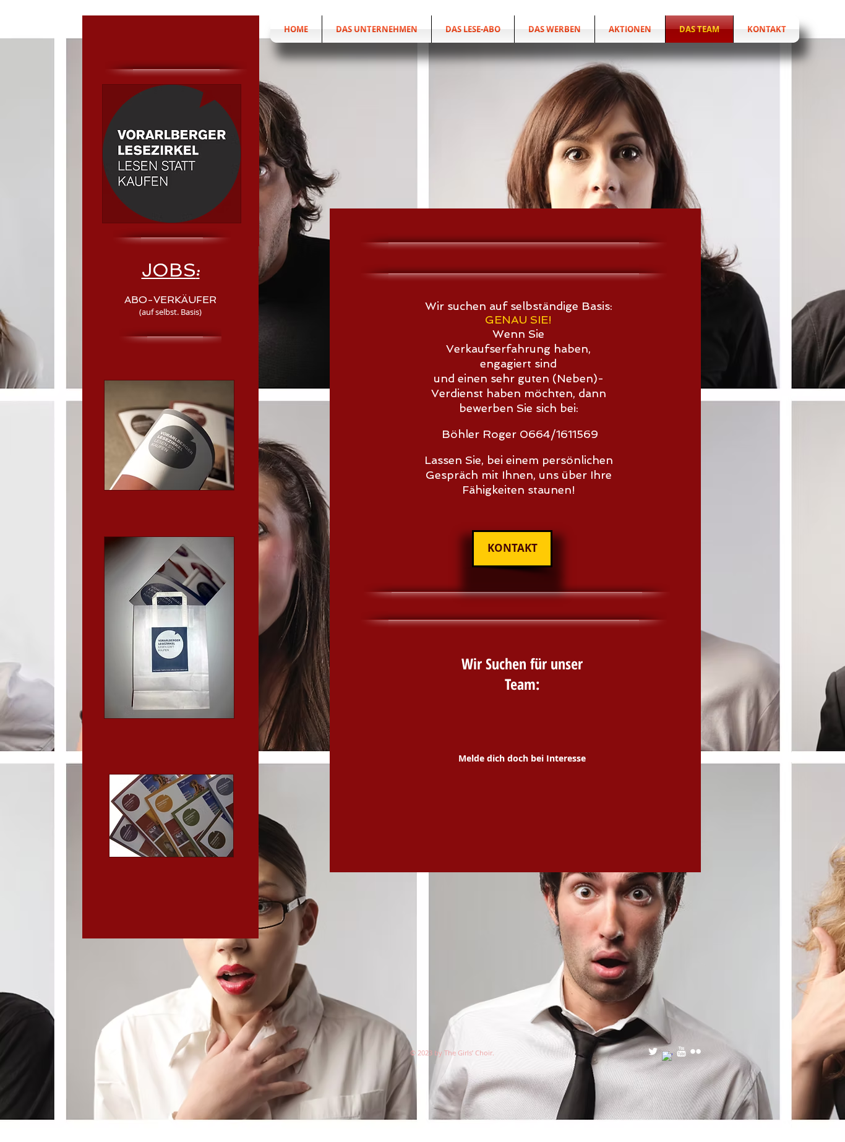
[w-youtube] (681, 1051)
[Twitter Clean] (653, 1051)
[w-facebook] (667, 1056)
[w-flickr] (695, 1051)
